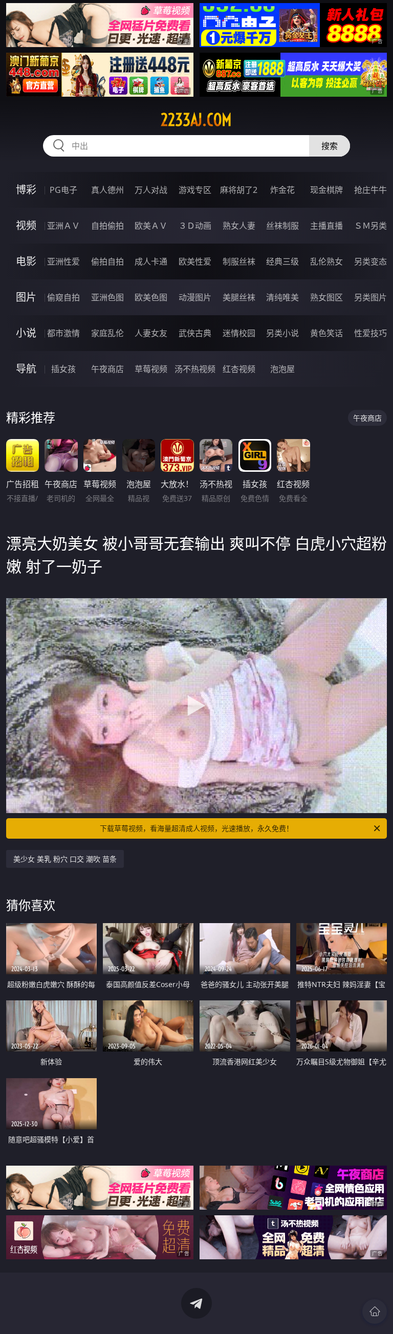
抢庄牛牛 (370, 189)
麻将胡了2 (238, 189)
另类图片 (370, 297)
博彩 (26, 189)
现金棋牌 (326, 189)
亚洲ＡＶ (63, 225)
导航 (26, 369)
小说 (26, 333)
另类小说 (282, 333)
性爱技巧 (370, 333)
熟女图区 (326, 297)
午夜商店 (107, 369)
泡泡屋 (282, 369)
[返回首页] (374, 1311)
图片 (26, 297)
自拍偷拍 (107, 225)
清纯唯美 (282, 297)
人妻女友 (151, 333)
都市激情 (63, 333)
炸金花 (282, 189)
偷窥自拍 (63, 297)
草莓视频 (151, 369)
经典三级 (282, 261)
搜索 (329, 145)
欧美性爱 (195, 261)
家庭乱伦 (107, 333)
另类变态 (370, 261)
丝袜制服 (282, 225)
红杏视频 (239, 369)
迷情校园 (239, 333)
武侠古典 (195, 333)
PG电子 (63, 189)
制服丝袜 (239, 261)
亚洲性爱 (63, 261)
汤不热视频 (194, 369)
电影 (26, 261)
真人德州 (107, 189)
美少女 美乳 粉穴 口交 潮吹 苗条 (65, 859)
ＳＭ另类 (370, 225)
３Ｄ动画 (195, 225)
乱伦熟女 (326, 261)
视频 (26, 225)
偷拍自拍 (107, 261)
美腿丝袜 (239, 297)
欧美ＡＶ (151, 225)
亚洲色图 (107, 297)
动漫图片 (195, 297)
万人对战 (151, 189)
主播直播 (326, 225)
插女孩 (63, 369)
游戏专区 (195, 189)
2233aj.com (196, 120)
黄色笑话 (326, 333)
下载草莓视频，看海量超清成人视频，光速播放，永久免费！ (196, 828)
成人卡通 (151, 261)
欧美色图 (151, 297)
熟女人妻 (239, 225)
